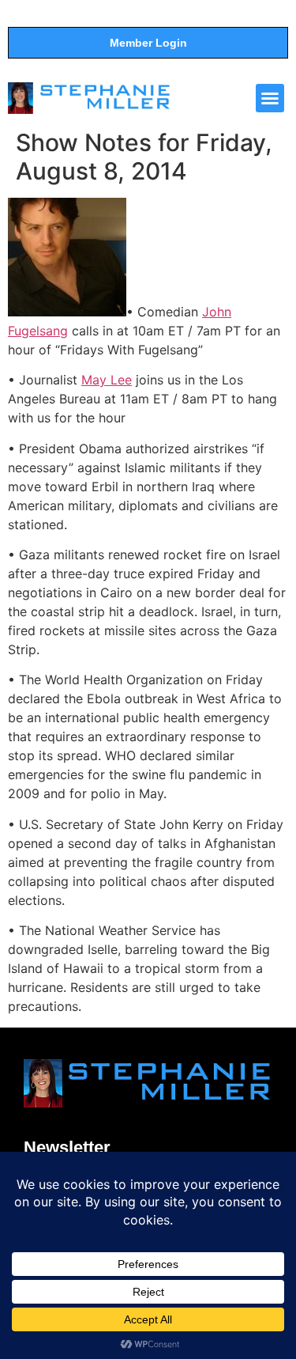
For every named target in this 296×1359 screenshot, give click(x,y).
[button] (270, 98)
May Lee (106, 380)
